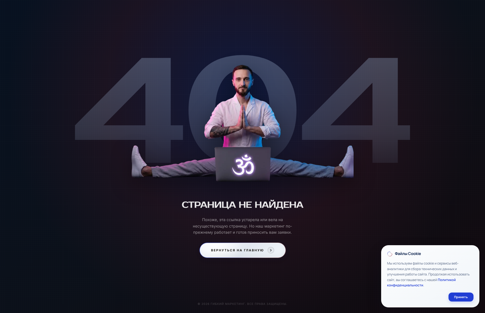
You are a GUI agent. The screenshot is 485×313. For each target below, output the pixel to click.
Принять (461, 297)
